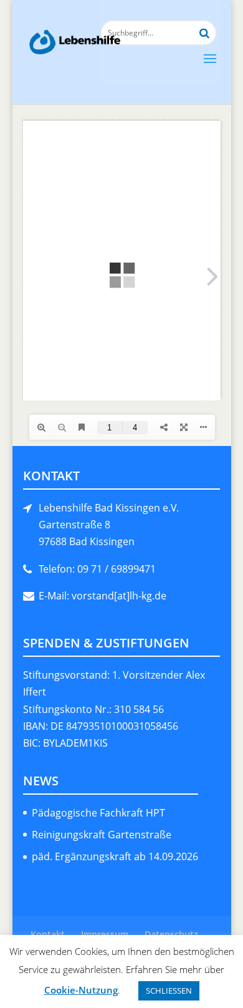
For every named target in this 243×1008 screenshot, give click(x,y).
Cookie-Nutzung (81, 990)
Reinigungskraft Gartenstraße (101, 834)
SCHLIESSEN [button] (169, 990)
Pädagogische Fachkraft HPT (98, 813)
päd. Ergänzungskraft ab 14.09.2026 (115, 856)
